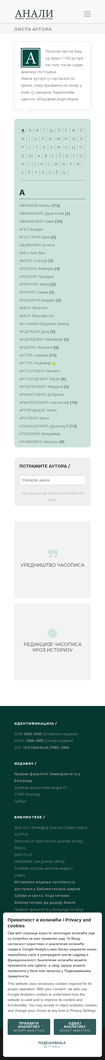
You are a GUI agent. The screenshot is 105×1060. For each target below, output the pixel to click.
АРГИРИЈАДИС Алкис (38, 410)
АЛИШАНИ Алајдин (37, 299)
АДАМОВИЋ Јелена (37, 244)
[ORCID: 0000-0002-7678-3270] (54, 364)
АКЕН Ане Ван (32, 252)
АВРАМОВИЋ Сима (36, 221)
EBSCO (20, 847)
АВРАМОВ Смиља (35, 205)
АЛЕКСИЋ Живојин (36, 268)
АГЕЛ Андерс (31, 229)
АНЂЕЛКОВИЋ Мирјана (41, 386)
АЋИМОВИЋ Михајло (38, 441)
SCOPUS (21, 834)
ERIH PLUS (23, 854)
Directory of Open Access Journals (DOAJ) (48, 841)
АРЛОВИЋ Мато (34, 417)
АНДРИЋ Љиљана (36, 347)
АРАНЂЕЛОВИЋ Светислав (44, 402)
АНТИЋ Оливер (33, 355)
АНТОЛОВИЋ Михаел (39, 370)
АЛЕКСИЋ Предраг (36, 276)
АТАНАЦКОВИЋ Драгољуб (44, 425)
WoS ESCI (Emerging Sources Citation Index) (50, 827)
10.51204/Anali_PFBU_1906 (46, 747)
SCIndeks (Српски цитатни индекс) (43, 868)
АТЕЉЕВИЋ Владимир (39, 433)
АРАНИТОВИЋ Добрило (41, 394)
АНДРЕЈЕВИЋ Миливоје (41, 339)
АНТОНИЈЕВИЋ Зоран (39, 378)
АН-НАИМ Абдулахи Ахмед (44, 323)
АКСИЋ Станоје (33, 260)
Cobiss (19, 875)
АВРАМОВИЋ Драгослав (41, 213)
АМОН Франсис (33, 307)
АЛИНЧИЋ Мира (34, 284)
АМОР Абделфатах (36, 315)
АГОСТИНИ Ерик (34, 236)
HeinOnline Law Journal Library (39, 861)
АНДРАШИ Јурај (34, 331)
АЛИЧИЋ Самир (33, 292)
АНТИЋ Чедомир (35, 362)
